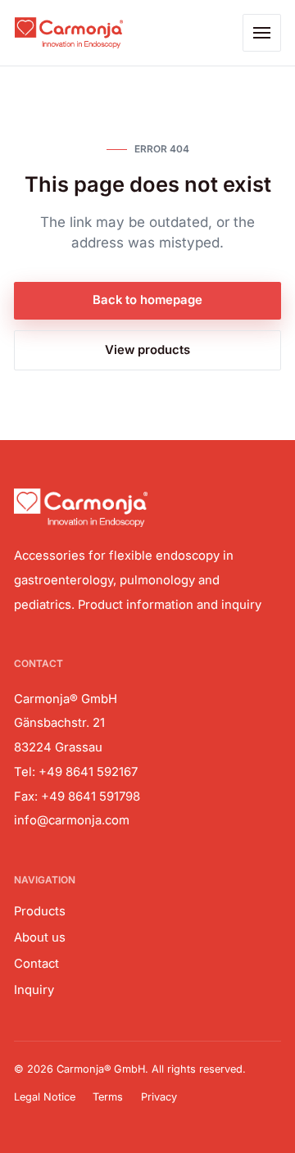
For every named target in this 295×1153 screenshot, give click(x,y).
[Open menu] (262, 33)
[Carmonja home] (68, 32)
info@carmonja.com (71, 820)
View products (147, 350)
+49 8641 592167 (88, 772)
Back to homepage (147, 300)
